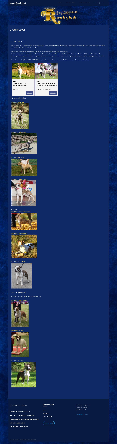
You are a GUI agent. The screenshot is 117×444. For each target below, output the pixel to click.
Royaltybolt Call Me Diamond (19, 300)
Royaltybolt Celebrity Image (18, 132)
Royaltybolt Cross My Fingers (19, 233)
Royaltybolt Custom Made (18, 261)
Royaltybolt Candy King (17, 102)
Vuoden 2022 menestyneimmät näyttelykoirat (24, 419)
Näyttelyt (46, 413)
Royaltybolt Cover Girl (17, 360)
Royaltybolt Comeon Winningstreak (20, 211)
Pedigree (29, 93)
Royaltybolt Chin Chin (17, 330)
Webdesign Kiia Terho (82, 414)
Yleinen (45, 410)
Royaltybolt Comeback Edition (19, 179)
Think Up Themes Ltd (19, 439)
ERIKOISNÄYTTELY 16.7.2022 (19, 426)
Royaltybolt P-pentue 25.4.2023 (20, 411)
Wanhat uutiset (49, 423)
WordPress (32, 439)
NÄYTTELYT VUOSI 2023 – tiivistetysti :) (22, 415)
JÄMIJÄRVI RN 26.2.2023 (17, 423)
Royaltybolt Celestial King (18, 157)
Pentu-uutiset (47, 416)
